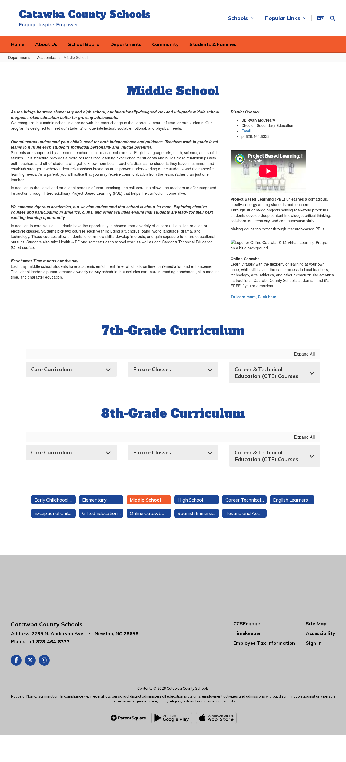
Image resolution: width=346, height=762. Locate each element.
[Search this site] (332, 18)
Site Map (316, 623)
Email (246, 130)
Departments (19, 57)
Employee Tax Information (264, 643)
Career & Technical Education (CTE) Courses (266, 372)
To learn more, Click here (253, 296)
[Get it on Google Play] (171, 718)
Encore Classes (152, 369)
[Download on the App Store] (216, 718)
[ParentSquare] (128, 718)
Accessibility (320, 633)
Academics (46, 57)
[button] (241, 18)
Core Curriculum (51, 369)
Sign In (313, 643)
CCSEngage (246, 623)
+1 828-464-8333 (49, 642)
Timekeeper (247, 633)
